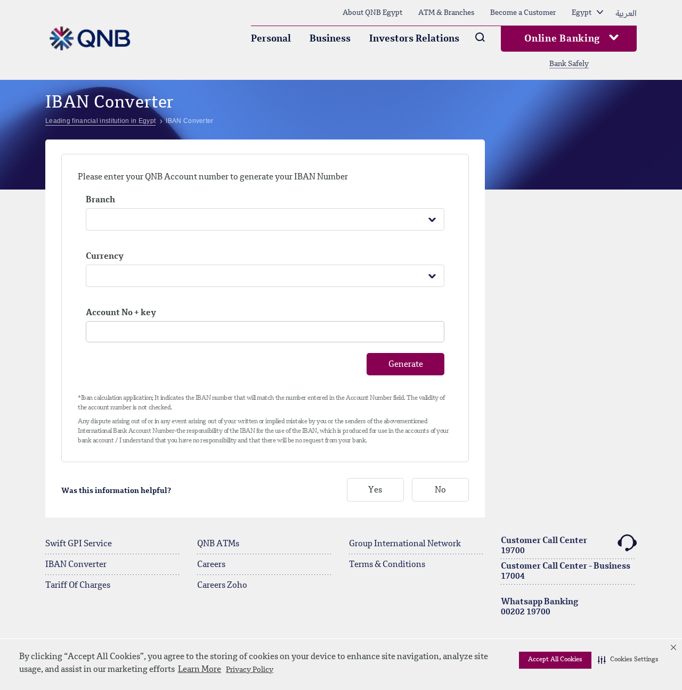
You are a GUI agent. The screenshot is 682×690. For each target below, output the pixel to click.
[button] (628, 660)
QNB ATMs (218, 544)
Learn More (199, 670)
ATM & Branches (446, 13)
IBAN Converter (76, 565)
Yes (375, 490)
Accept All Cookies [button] (555, 659)
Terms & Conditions (387, 565)
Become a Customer (523, 13)
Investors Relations (414, 39)
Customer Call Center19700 (544, 546)
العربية (626, 12)
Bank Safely (569, 64)
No (440, 490)
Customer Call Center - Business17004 (565, 571)
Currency (105, 256)
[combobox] (265, 219)
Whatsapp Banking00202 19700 (539, 607)
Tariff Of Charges (77, 585)
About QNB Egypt (372, 13)
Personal (271, 39)
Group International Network (405, 544)
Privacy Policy (249, 669)
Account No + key (121, 313)
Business (330, 39)
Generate (405, 364)
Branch (100, 200)
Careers (211, 565)
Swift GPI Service (78, 544)
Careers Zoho (222, 585)
